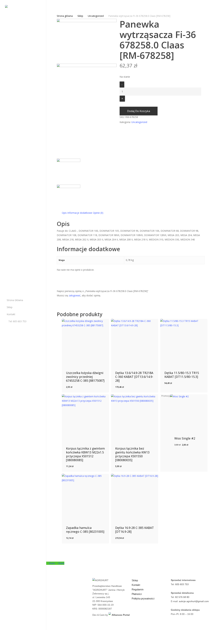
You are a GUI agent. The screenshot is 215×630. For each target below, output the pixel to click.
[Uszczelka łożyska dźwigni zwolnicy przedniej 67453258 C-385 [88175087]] (85, 342)
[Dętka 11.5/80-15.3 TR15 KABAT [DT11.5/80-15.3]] (184, 342)
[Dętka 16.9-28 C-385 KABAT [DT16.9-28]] (134, 497)
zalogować (74, 295)
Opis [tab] (64, 212)
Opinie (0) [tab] (98, 212)
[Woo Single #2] (188, 413)
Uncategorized (96, 15)
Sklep (80, 15)
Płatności (137, 594)
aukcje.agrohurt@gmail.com (194, 601)
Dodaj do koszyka (138, 111)
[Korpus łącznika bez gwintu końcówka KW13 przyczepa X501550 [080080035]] (134, 418)
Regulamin (137, 589)
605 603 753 (182, 584)
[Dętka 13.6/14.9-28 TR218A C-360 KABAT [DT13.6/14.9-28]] (134, 342)
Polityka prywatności (143, 598)
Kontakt (136, 584)
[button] (81, 388)
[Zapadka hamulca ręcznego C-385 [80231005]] (85, 497)
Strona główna (65, 15)
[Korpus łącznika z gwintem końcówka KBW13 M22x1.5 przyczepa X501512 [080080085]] (85, 418)
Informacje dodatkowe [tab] (79, 212)
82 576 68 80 (182, 597)
